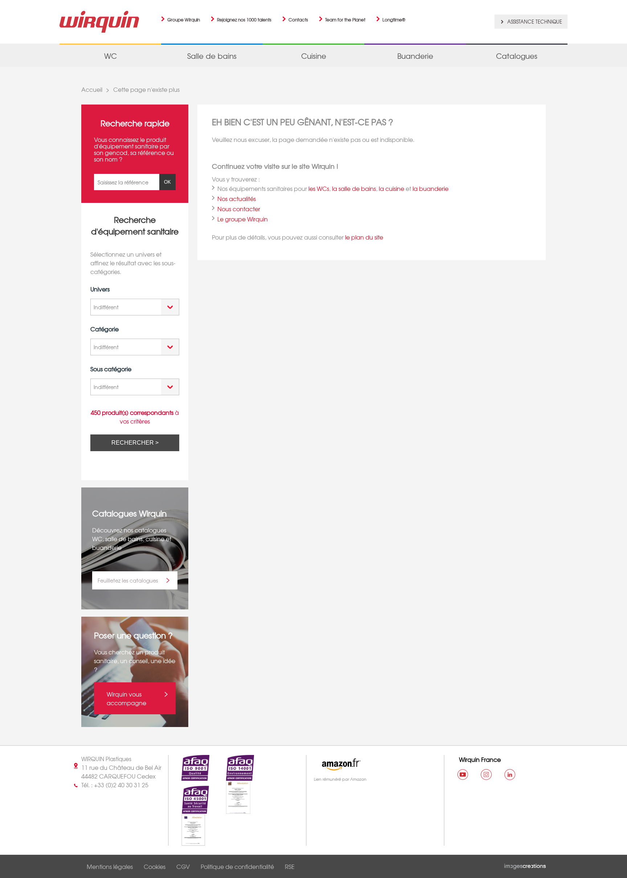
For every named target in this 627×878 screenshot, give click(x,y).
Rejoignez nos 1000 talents (244, 19)
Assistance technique (534, 21)
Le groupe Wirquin (242, 219)
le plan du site (364, 237)
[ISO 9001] (189, 776)
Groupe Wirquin (183, 19)
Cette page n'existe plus (146, 89)
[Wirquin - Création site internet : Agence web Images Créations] (525, 865)
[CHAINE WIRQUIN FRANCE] (462, 774)
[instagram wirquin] (486, 774)
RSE (290, 866)
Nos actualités (236, 198)
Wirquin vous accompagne (126, 698)
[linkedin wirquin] (509, 774)
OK (167, 182)
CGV (183, 866)
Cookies (154, 866)
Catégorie (104, 328)
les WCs (318, 188)
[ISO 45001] (189, 809)
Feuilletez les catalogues (128, 580)
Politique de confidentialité (237, 866)
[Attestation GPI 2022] (231, 809)
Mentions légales (110, 866)
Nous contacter (238, 208)
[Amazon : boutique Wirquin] (372, 764)
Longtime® (393, 19)
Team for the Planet (345, 19)
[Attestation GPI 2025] (187, 841)
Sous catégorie (110, 368)
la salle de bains (354, 188)
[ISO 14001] (233, 776)
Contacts (298, 19)
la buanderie (430, 188)
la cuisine (391, 188)
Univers (100, 289)
